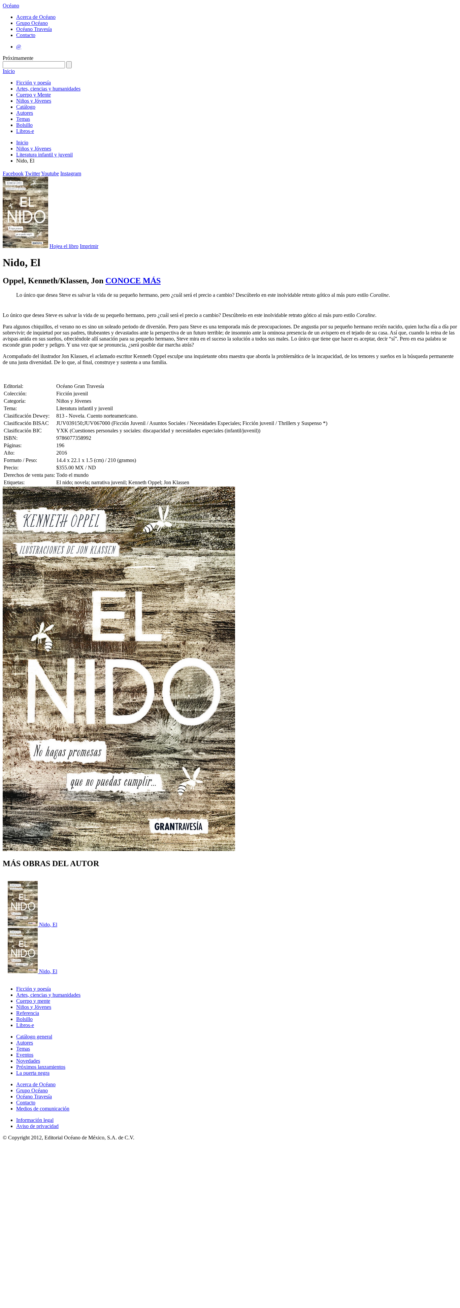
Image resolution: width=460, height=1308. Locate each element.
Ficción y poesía (33, 82)
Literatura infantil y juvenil (44, 154)
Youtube (50, 173)
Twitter (32, 173)
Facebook (13, 173)
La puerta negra (33, 1073)
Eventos (24, 1055)
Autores (24, 113)
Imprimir (89, 246)
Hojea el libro (64, 246)
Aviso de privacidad (37, 1126)
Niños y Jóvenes (33, 101)
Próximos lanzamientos (40, 1067)
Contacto (25, 35)
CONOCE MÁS (133, 280)
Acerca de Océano (36, 17)
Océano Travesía (34, 29)
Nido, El (48, 924)
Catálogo (25, 107)
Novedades (28, 1061)
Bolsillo (24, 125)
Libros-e (25, 131)
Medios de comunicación (42, 1108)
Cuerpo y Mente (33, 95)
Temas (23, 119)
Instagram (70, 173)
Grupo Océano (32, 23)
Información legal (35, 1120)
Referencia (27, 1013)
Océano (11, 5)
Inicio (9, 71)
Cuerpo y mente (33, 1001)
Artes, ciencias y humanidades (48, 89)
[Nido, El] (23, 924)
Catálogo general (34, 1036)
